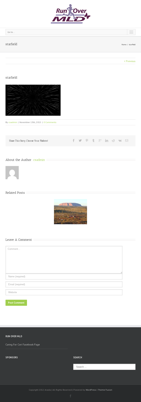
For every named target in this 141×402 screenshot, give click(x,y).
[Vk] (120, 140)
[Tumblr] (93, 140)
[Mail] (126, 140)
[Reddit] (113, 140)
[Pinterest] (86, 140)
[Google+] (100, 140)
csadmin (12, 122)
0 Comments (50, 122)
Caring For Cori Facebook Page (23, 344)
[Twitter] (80, 140)
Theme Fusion (105, 389)
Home (124, 44)
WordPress (91, 389)
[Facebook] (73, 140)
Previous (130, 61)
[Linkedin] (106, 140)
